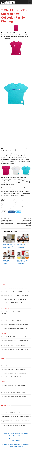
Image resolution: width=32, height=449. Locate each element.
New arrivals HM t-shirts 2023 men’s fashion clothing (14, 295)
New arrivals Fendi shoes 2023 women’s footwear (13, 396)
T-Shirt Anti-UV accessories (7, 206)
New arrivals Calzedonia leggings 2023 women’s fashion (15, 291)
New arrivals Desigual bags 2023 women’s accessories (14, 365)
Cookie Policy (16, 440)
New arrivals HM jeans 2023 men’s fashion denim (13, 299)
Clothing (19, 235)
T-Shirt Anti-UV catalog (18, 206)
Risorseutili (20, 446)
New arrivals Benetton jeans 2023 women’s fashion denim (16, 353)
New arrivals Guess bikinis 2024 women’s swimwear (14, 328)
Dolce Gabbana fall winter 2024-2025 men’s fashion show (16, 416)
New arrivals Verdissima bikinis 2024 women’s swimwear (15, 317)
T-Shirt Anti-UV (12, 204)
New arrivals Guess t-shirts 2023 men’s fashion (13, 302)
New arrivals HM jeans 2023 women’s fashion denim (14, 349)
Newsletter (7, 433)
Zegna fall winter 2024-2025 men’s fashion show (13, 409)
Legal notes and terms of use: (19, 433)
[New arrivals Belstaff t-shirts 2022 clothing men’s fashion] (9, 238)
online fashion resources (22, 202)
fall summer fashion (9, 200)
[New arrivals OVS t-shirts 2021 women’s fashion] (9, 254)
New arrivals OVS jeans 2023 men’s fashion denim (14, 288)
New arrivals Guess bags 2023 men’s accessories (13, 373)
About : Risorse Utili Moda (16, 435)
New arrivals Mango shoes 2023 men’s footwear (13, 385)
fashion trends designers (20, 200)
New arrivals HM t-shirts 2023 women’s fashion (13, 345)
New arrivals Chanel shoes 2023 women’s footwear (14, 400)
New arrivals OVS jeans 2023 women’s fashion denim (15, 336)
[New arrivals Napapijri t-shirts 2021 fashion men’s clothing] (23, 254)
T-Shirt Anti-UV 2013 (20, 204)
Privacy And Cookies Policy (13, 438)
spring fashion (5, 204)
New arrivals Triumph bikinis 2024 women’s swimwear (14, 324)
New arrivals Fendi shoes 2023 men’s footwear (13, 392)
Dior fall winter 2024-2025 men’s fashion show (13, 425)
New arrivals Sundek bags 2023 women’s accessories (14, 362)
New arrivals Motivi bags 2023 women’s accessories (14, 369)
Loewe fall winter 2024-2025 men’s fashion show (13, 412)
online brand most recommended (8, 202)
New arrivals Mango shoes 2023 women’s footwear (14, 389)
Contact (24, 438)
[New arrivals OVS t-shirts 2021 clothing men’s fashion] (23, 238)
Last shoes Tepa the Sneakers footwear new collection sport (7, 222)
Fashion (5, 235)
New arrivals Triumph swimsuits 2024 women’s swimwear (15, 320)
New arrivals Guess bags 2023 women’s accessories (14, 376)
